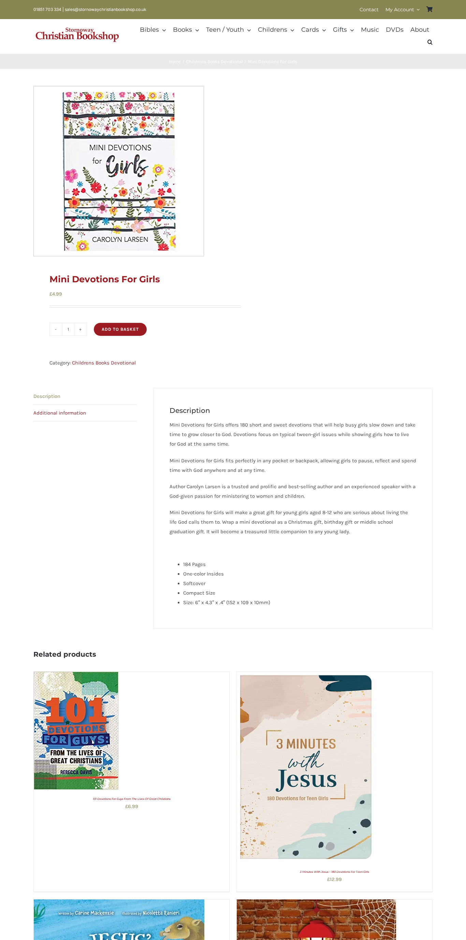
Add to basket (120, 329)
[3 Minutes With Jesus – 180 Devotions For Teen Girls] (306, 676)
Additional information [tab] (59, 413)
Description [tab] (46, 396)
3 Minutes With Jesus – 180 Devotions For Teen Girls (334, 872)
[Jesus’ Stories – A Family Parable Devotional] (119, 904)
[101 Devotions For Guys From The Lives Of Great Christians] (76, 676)
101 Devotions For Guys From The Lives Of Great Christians (132, 799)
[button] (430, 42)
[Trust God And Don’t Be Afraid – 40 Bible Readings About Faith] (316, 904)
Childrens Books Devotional (104, 363)
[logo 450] (77, 27)
